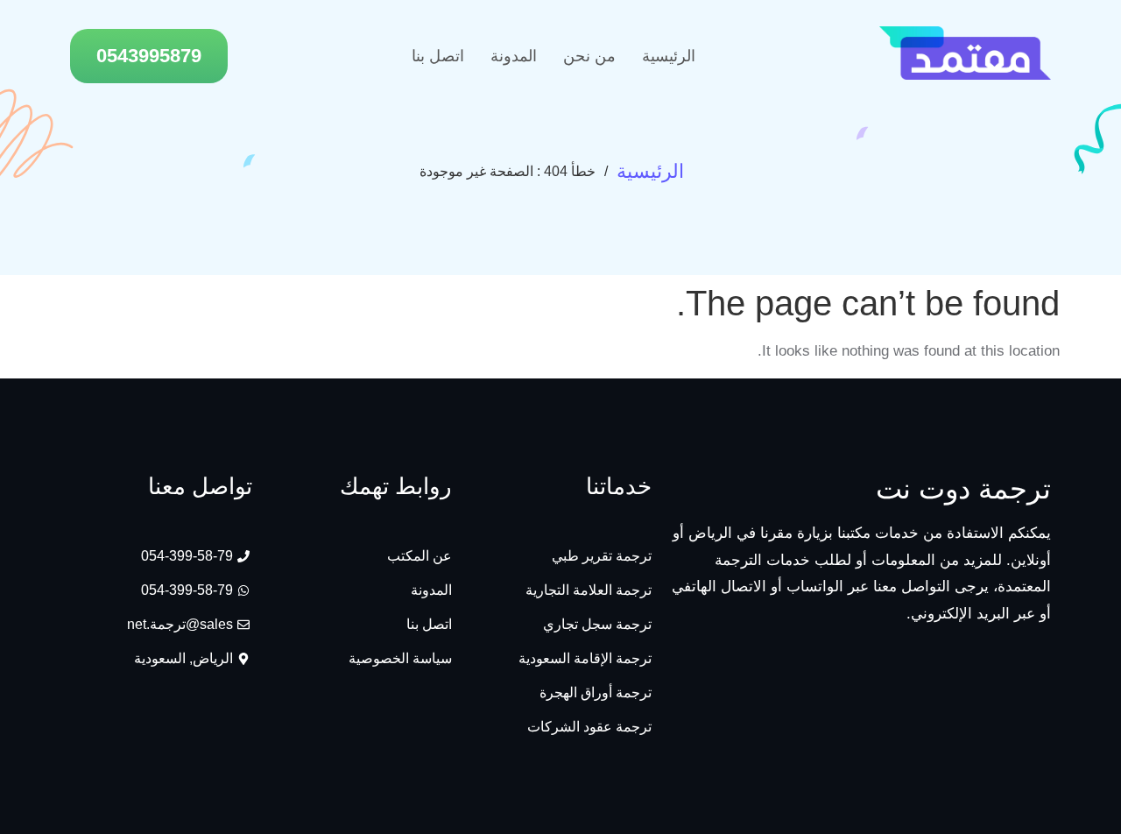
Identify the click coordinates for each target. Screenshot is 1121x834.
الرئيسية (668, 56)
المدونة (513, 56)
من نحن (589, 56)
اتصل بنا (438, 56)
